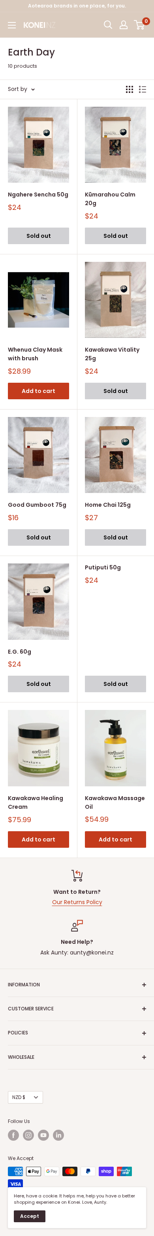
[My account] (124, 24)
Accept (29, 1216)
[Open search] (108, 24)
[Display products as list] (142, 89)
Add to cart (38, 391)
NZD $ (18, 1097)
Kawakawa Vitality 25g (112, 354)
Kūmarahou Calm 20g (110, 199)
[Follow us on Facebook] (13, 1135)
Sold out (38, 236)
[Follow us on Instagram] (28, 1135)
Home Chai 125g (108, 505)
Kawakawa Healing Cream (35, 802)
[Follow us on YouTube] (43, 1135)
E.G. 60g (19, 652)
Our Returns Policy (77, 902)
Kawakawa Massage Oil (115, 802)
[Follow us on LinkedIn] (58, 1135)
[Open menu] (12, 25)
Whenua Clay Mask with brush (35, 354)
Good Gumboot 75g (37, 505)
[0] (140, 25)
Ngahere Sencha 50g (38, 194)
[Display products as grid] (129, 89)
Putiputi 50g (103, 567)
